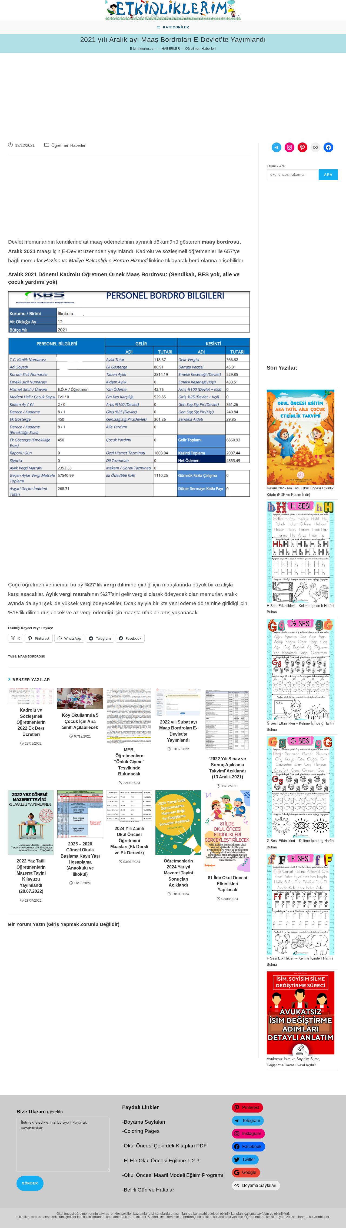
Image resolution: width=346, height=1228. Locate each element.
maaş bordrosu (31, 656)
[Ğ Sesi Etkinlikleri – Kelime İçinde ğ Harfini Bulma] (300, 669)
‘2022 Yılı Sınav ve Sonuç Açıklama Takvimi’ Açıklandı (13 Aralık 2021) (227, 767)
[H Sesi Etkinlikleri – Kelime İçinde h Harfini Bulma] (300, 552)
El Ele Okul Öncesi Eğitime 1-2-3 (161, 1160)
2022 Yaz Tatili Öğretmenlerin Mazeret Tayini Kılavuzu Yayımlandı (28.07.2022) (31, 876)
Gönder (30, 1183)
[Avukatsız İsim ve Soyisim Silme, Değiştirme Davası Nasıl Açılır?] (300, 1013)
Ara (328, 175)
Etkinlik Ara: (276, 166)
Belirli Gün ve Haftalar (149, 1190)
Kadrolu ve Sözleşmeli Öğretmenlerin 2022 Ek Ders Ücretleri (31, 722)
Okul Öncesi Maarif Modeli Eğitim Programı (173, 1175)
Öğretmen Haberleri (68, 145)
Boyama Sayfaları (144, 1122)
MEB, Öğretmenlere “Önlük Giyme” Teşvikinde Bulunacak (129, 762)
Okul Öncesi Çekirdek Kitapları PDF (165, 1146)
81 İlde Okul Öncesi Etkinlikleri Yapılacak (227, 883)
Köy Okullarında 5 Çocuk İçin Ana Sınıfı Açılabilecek (80, 721)
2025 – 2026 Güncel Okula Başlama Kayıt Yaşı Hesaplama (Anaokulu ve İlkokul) (80, 859)
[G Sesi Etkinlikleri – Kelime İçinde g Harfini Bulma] (300, 787)
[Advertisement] (162, 91)
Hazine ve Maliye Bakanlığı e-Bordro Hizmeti (96, 260)
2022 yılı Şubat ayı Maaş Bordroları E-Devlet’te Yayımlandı (178, 731)
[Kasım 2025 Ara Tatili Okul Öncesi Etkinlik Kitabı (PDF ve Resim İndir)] (300, 437)
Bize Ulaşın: (39, 1111)
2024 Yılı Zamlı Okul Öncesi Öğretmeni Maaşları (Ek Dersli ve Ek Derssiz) (129, 840)
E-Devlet (72, 251)
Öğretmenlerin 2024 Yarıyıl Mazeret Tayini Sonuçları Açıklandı (178, 873)
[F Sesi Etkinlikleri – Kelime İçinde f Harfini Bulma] (300, 904)
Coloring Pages (142, 1131)
